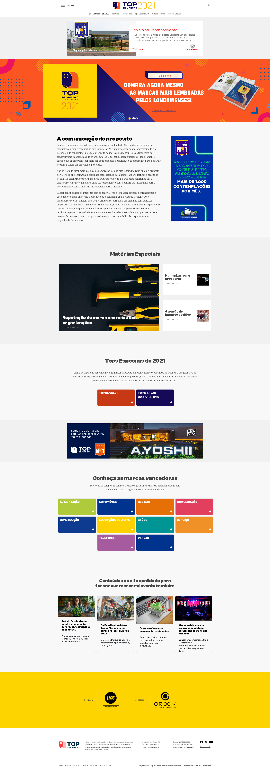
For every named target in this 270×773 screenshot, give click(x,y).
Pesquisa (115, 14)
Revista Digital (174, 14)
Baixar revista (205, 747)
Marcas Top (127, 14)
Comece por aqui (101, 14)
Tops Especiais (141, 14)
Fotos (162, 14)
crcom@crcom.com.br (186, 747)
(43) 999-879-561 (187, 744)
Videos (155, 14)
